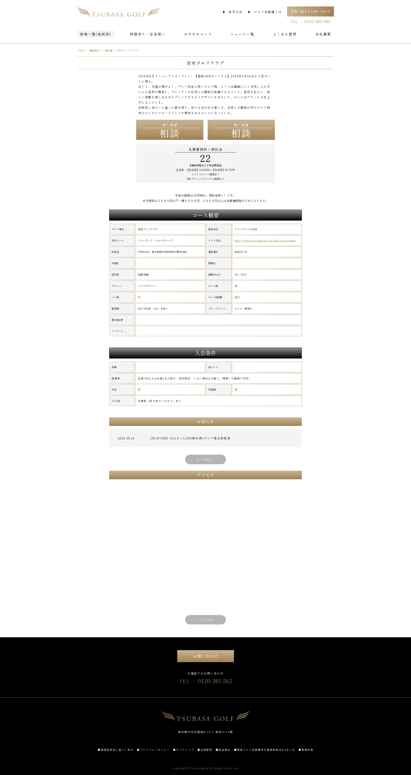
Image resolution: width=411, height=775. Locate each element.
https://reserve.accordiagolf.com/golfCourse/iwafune (265, 240)
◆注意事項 (204, 749)
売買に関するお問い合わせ (310, 11)
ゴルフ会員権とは (268, 12)
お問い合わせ (205, 656)
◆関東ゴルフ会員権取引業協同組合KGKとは (264, 749)
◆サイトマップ (183, 749)
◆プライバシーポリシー (153, 749)
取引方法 (236, 12)
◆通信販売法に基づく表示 (115, 749)
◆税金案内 (223, 749)
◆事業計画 (305, 749)
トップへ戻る (205, 620)
